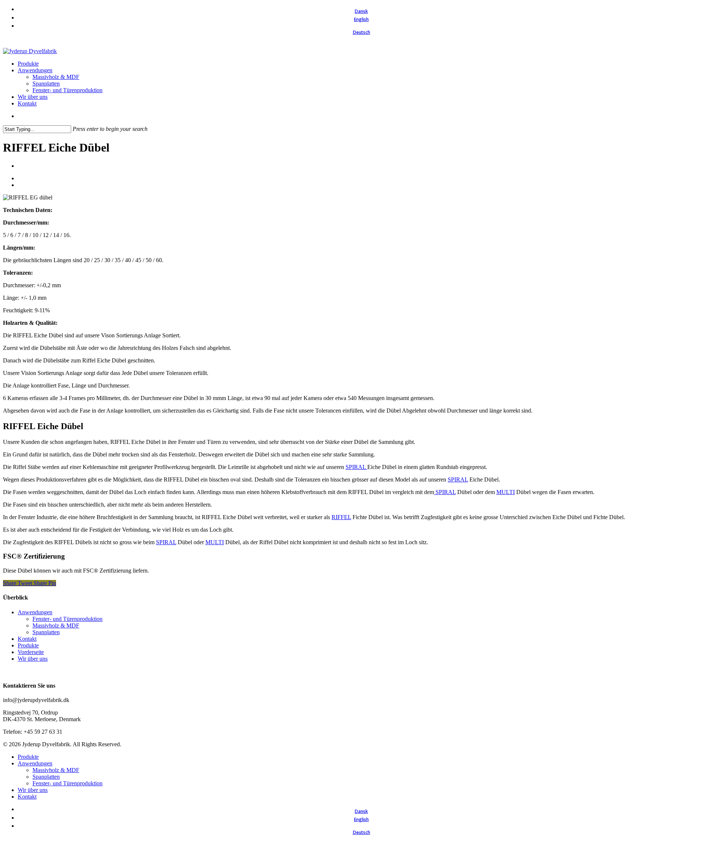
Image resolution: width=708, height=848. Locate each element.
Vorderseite (31, 652)
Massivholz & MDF (55, 625)
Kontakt (27, 639)
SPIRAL (356, 467)
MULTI (505, 492)
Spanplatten (46, 632)
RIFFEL (341, 517)
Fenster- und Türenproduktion (67, 619)
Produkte (28, 645)
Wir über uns (33, 659)
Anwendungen (35, 612)
